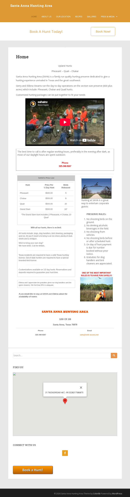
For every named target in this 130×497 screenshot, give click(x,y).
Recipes (78, 16)
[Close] (81, 387)
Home (34, 16)
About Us (46, 16)
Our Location (63, 16)
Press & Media (107, 16)
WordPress (117, 493)
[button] (65, 401)
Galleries (91, 16)
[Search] (114, 355)
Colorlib (96, 493)
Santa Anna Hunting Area (31, 5)
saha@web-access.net (89, 335)
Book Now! (103, 31)
